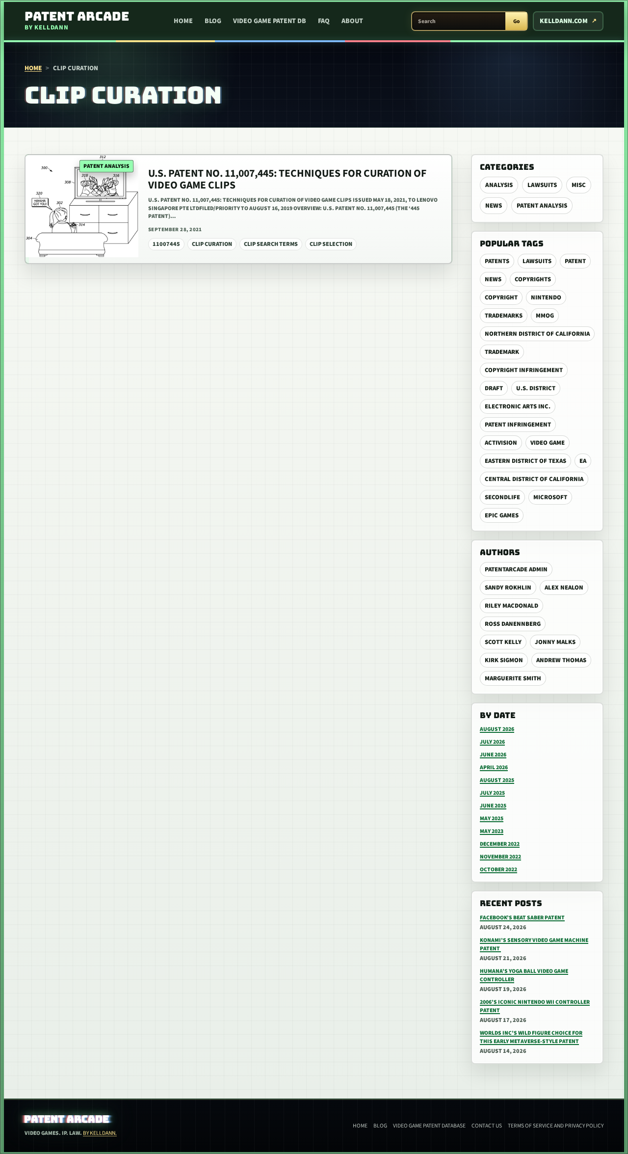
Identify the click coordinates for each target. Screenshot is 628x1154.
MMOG (545, 315)
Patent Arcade (67, 1119)
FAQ (324, 21)
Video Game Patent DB (269, 21)
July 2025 (492, 793)
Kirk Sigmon (504, 660)
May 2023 (491, 831)
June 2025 (493, 806)
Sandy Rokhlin (508, 587)
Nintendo (546, 297)
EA (582, 460)
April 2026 (494, 767)
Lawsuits (542, 185)
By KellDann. (100, 1133)
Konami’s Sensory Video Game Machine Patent (534, 944)
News (493, 205)
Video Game (547, 442)
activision (501, 442)
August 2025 (497, 780)
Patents (497, 261)
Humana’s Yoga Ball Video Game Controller (524, 975)
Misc (579, 185)
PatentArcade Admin (516, 569)
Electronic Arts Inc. (517, 406)
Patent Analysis (542, 205)
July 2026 (492, 742)
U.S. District (535, 388)
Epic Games (502, 515)
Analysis (499, 185)
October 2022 (498, 869)
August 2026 (497, 729)
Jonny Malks (555, 642)
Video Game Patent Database (429, 1126)
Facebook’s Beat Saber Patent (522, 917)
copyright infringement (524, 370)
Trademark (502, 352)
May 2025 (491, 818)
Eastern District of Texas (525, 460)
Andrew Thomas (561, 660)
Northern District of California (537, 333)
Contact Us (486, 1126)
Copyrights (533, 279)
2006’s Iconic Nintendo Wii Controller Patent (535, 1006)
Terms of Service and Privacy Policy (555, 1126)
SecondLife (502, 497)
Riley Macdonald (511, 605)
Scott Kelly (503, 642)
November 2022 (500, 857)
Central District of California (534, 479)
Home (183, 21)
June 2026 (493, 755)
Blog (213, 21)
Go (516, 21)
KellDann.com (564, 21)
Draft (494, 388)
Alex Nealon (564, 587)
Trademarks (504, 315)
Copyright (501, 297)
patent (575, 261)
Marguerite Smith (513, 678)
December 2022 (500, 844)
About (352, 21)
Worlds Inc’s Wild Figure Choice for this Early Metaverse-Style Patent (531, 1037)
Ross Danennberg (513, 623)
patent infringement (518, 424)
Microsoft (550, 497)
